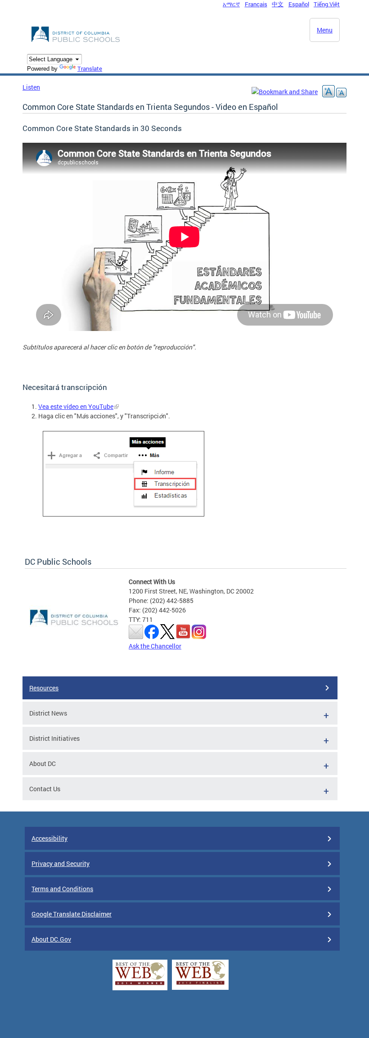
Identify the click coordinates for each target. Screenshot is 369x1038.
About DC (42, 763)
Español (298, 4)
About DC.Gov (51, 939)
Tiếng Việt (327, 4)
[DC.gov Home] (77, 40)
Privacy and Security (61, 863)
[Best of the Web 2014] (140, 985)
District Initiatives (54, 738)
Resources (43, 688)
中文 (278, 4)
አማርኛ (231, 4)
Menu (325, 30)
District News (48, 713)
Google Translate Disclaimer (72, 914)
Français (256, 4)
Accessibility (50, 838)
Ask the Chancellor (155, 646)
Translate (89, 68)
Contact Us (44, 788)
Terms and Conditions (62, 888)
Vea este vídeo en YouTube (75, 406)
